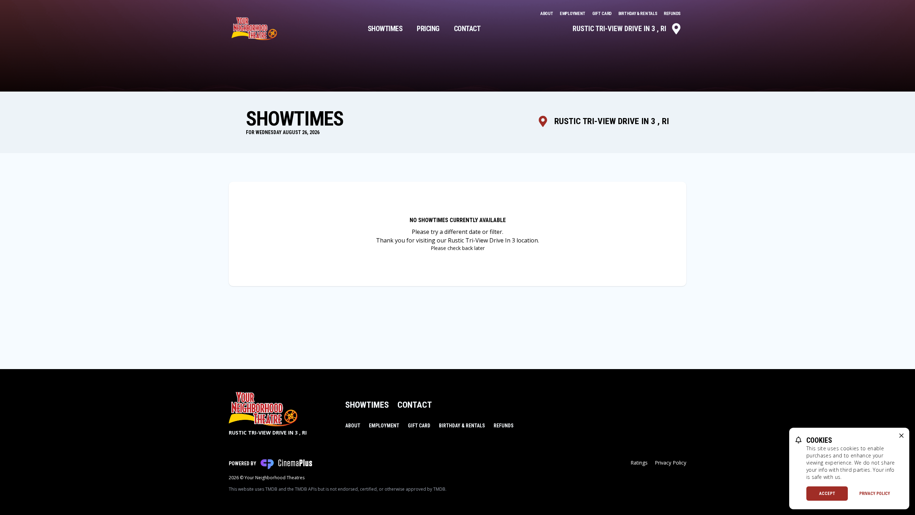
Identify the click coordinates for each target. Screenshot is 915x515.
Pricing (428, 28)
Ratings (639, 462)
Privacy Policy (670, 462)
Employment (573, 13)
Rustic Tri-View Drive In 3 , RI (619, 28)
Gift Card (602, 13)
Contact (467, 28)
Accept (827, 493)
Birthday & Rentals (638, 13)
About (547, 13)
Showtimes (385, 28)
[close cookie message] (901, 435)
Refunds (672, 13)
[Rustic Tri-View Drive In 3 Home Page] (254, 28)
